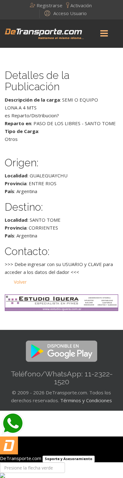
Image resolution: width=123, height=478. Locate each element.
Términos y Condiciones (86, 400)
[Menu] (104, 33)
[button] (48, 5)
